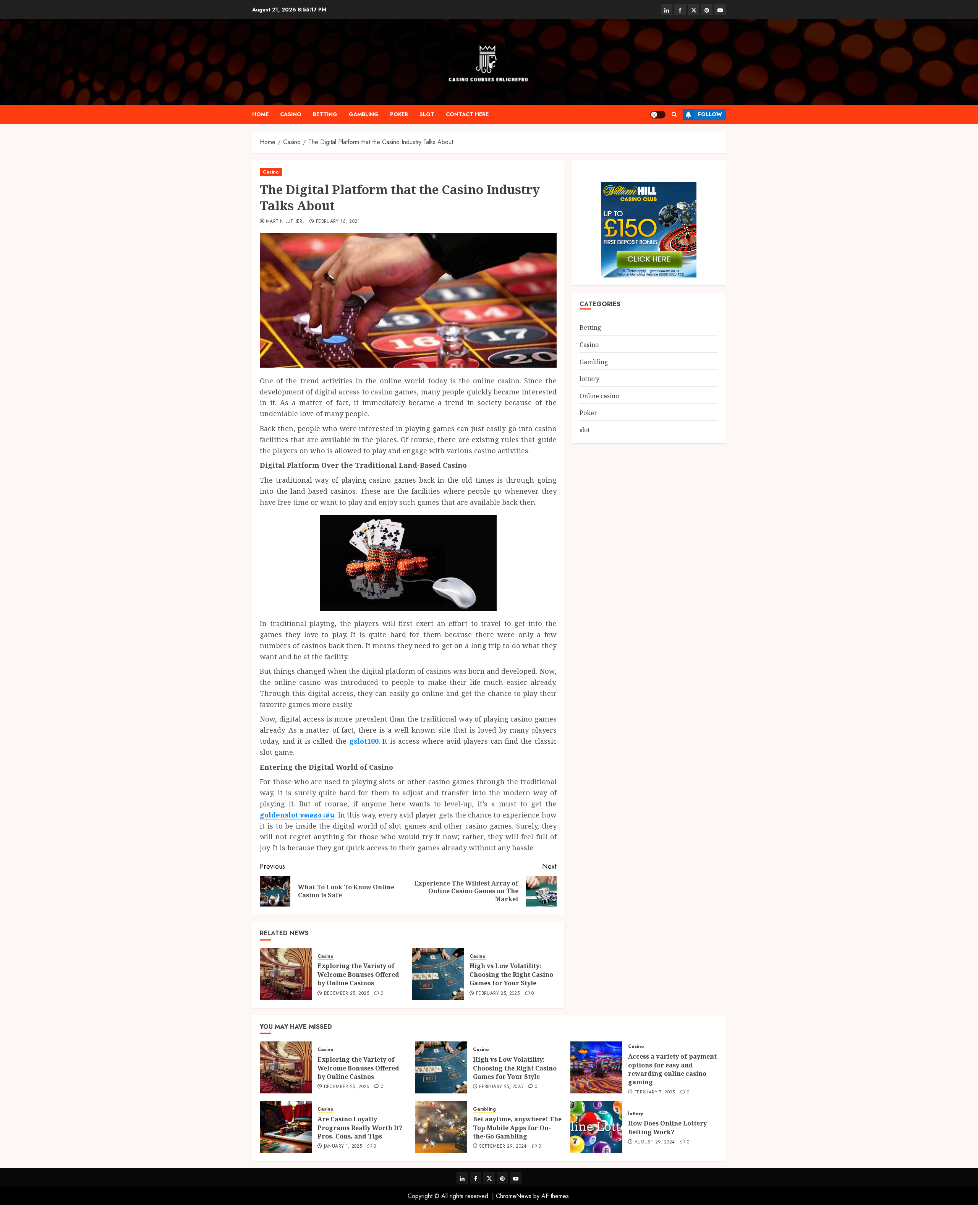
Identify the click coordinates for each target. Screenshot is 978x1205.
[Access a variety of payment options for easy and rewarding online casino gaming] (596, 1067)
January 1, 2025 (343, 1146)
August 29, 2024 (655, 1142)
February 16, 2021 (338, 222)
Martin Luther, (285, 222)
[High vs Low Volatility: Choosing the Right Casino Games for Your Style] (438, 974)
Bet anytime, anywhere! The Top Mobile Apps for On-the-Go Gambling (517, 1127)
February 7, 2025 (655, 1093)
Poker (399, 114)
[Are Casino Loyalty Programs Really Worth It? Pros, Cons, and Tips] (286, 1127)
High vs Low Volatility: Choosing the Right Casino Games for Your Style (511, 974)
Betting (325, 114)
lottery (589, 379)
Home (260, 114)
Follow (710, 114)
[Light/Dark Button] (657, 114)
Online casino (599, 395)
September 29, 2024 (502, 1146)
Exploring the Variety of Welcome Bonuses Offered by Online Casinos (358, 974)
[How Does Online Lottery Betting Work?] (596, 1127)
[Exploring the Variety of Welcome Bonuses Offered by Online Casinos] (286, 974)
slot (426, 114)
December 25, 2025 (346, 994)
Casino (290, 114)
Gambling (364, 114)
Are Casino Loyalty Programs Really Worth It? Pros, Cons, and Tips (359, 1127)
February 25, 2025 (498, 994)
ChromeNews (513, 1196)
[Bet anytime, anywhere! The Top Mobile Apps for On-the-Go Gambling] (441, 1127)
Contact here (467, 114)
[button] (674, 114)
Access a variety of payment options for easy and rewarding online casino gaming (672, 1069)
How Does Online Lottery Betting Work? (667, 1127)
